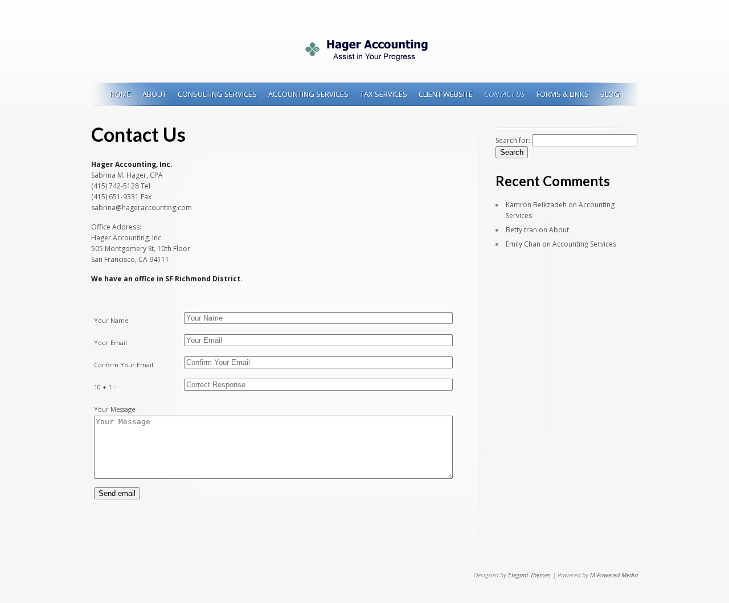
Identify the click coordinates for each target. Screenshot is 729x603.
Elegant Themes (529, 575)
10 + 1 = (105, 387)
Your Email (110, 342)
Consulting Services (217, 94)
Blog (610, 94)
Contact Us (504, 94)
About (154, 94)
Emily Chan (523, 244)
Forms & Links (562, 94)
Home (120, 94)
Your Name (111, 320)
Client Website (446, 94)
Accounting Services (308, 94)
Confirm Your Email (123, 364)
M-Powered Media (614, 575)
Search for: (512, 140)
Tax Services (383, 94)
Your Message (115, 409)
